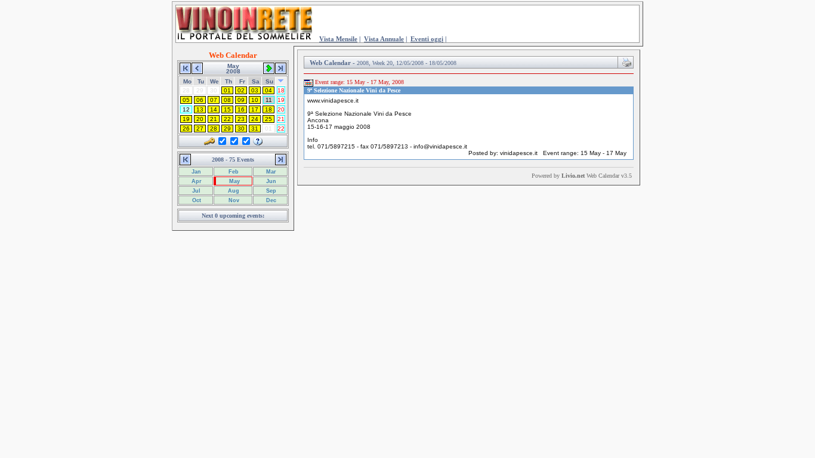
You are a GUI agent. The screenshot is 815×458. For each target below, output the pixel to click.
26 (186, 128)
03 (254, 90)
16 (241, 109)
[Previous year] (185, 68)
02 (241, 90)
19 (281, 100)
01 (227, 90)
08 (227, 100)
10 (254, 100)
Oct (195, 200)
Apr (196, 181)
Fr (242, 81)
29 (227, 128)
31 (254, 128)
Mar (270, 172)
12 (186, 109)
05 (186, 100)
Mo (187, 81)
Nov (233, 200)
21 (213, 119)
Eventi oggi (426, 38)
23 (241, 119)
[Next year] (280, 68)
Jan (195, 172)
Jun (270, 181)
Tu (200, 81)
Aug (232, 191)
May (233, 181)
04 (268, 90)
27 (200, 128)
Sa (256, 81)
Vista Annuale (384, 38)
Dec (270, 200)
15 (227, 109)
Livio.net (573, 175)
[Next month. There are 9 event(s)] (268, 68)
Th (228, 81)
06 (200, 100)
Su (269, 81)
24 (254, 119)
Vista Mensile (338, 38)
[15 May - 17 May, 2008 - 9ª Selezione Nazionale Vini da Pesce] (308, 82)
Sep (270, 191)
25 (268, 119)
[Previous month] (197, 68)
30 (241, 128)
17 (254, 109)
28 (213, 128)
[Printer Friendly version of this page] (626, 61)
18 (281, 90)
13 (200, 109)
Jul (195, 191)
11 (269, 100)
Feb (233, 172)
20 (281, 109)
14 (213, 109)
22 (227, 119)
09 (241, 100)
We (214, 81)
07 (213, 100)
